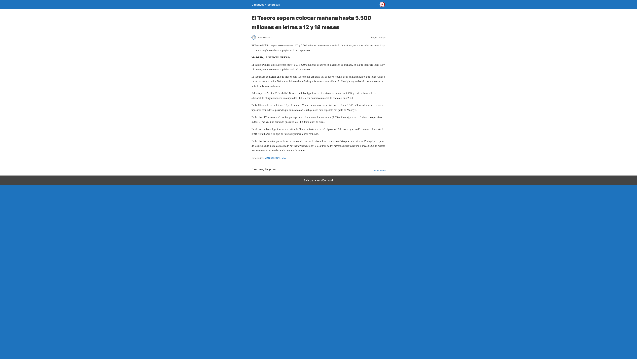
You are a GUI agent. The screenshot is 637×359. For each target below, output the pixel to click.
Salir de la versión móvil (318, 180)
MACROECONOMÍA (275, 158)
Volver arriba (379, 170)
